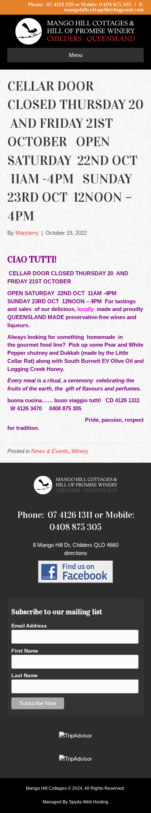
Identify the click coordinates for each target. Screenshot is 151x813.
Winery (79, 451)
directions (75, 553)
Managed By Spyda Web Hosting (75, 802)
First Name (24, 651)
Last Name (24, 675)
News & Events (50, 451)
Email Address (29, 626)
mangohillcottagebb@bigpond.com (104, 10)
